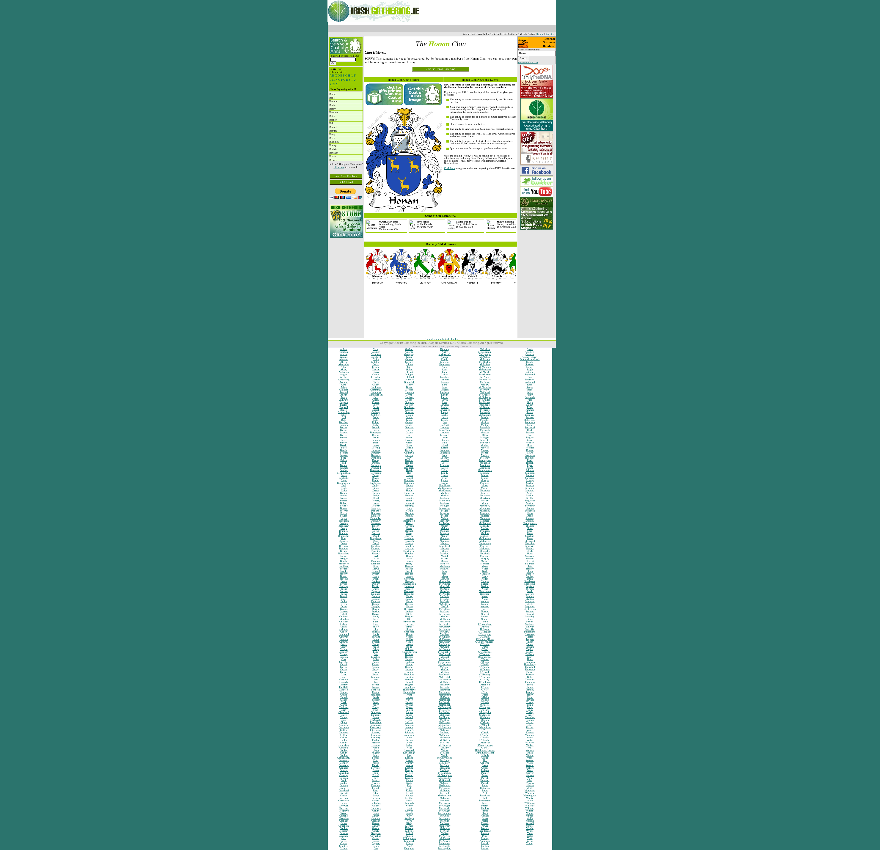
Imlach (409, 710)
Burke (344, 589)
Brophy (344, 573)
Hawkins (409, 548)
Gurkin (409, 455)
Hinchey (409, 624)
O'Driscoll (485, 662)
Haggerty (409, 468)
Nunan (484, 616)
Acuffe (343, 354)
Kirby (445, 352)
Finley (375, 707)
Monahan (485, 463)
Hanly (409, 490)
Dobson (376, 493)
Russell (530, 463)
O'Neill (485, 732)
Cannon (344, 639)
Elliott (376, 626)
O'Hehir (485, 697)
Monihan (485, 465)
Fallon (375, 662)
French (376, 788)
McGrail (444, 793)
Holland (409, 649)
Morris (484, 493)
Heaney (409, 566)
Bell (344, 463)
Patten (485, 785)
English (376, 631)
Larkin (444, 394)
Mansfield (444, 546)
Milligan (484, 437)
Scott (529, 493)
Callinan (343, 629)
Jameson (409, 725)
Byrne (344, 606)
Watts (530, 770)
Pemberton (485, 800)
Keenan (409, 775)
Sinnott (530, 558)
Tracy (530, 694)
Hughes (409, 684)
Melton (485, 425)
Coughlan (343, 826)
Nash (484, 571)
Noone (484, 604)
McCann (444, 611)
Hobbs (409, 639)
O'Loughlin (485, 712)
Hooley (409, 659)
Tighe (530, 677)
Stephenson (530, 609)
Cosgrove (344, 810)
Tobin (530, 684)
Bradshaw (343, 526)
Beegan (344, 455)
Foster (376, 770)
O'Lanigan (484, 707)
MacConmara (444, 488)
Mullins (485, 533)
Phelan (484, 805)
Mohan (485, 452)
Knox (445, 367)
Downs (376, 553)
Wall (530, 747)
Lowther (444, 465)
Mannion (444, 541)
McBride (444, 596)
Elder (376, 624)
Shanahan (530, 510)
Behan (343, 460)
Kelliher (409, 798)
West (529, 780)
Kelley (409, 795)
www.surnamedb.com (528, 62)
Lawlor (444, 407)
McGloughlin (444, 775)
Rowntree (530, 455)
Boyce (343, 513)
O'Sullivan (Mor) (485, 752)
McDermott (445, 694)
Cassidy (344, 684)
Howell (409, 682)
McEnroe (445, 730)
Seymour (530, 505)
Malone (445, 528)
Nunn (485, 621)
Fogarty (376, 752)
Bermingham (344, 473)
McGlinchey (444, 773)
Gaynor (376, 843)
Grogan (409, 450)
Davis (376, 437)
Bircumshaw (343, 483)
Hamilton (409, 480)
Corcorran (343, 800)
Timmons (530, 682)
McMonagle (484, 367)
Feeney (376, 687)
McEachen (444, 712)
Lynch (444, 475)
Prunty (484, 838)
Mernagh (485, 430)
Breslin (343, 551)
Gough (409, 415)
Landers (444, 379)
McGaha (444, 742)
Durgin (376, 609)
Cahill (344, 614)
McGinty (444, 770)
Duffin (375, 586)
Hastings (409, 541)
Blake (344, 490)
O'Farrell (485, 672)
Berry (344, 475)
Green (409, 437)
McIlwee (444, 823)
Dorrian (376, 533)
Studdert (529, 624)
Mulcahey (485, 510)
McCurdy (445, 684)
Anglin (343, 374)
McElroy (444, 720)
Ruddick (529, 458)
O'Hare (485, 689)
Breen (344, 543)
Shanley (529, 518)
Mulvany (485, 546)
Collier (343, 737)
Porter (485, 818)
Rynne (529, 468)
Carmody (344, 652)
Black (344, 488)
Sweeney (529, 634)
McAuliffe (444, 594)
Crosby (376, 369)
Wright (530, 828)
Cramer (376, 352)
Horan (409, 664)
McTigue (485, 410)
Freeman (375, 785)
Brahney (343, 531)
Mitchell (485, 445)
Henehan (409, 586)
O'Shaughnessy (485, 745)
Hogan (409, 644)
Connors (343, 768)
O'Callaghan (484, 631)
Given (409, 387)
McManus (485, 359)
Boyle (344, 518)
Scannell (529, 490)
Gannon (375, 818)
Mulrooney (485, 543)
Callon (343, 631)
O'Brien (485, 626)
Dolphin (375, 505)
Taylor (529, 649)
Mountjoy (485, 505)
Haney (409, 485)
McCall (444, 606)
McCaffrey (444, 604)
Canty (344, 644)
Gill (409, 367)
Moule (484, 503)
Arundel (343, 382)
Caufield (343, 687)
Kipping (444, 349)
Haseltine (409, 538)
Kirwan (444, 357)
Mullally (484, 526)
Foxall (375, 775)
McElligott (444, 717)
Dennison (376, 458)
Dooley (376, 528)
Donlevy (375, 515)
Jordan (409, 740)
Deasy (376, 445)
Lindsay (444, 440)
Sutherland (530, 631)
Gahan (375, 800)
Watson (530, 765)
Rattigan (529, 372)
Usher (530, 725)
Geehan (409, 349)
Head (409, 558)
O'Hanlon (485, 684)
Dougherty (376, 538)
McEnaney (444, 722)
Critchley (376, 362)
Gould (409, 417)
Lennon (444, 432)
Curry (376, 405)
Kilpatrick (409, 841)
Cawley (344, 692)
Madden (444, 498)
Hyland (409, 705)
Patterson (485, 788)
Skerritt (530, 561)
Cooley (343, 783)
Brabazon (344, 521)
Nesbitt (485, 586)
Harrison (409, 526)
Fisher (376, 717)
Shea (529, 531)
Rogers (530, 437)
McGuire (444, 815)
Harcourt (409, 503)
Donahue (376, 510)
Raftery (530, 367)
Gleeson (409, 389)
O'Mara (485, 720)
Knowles (444, 362)
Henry (409, 596)
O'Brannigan (485, 624)
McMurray (485, 374)
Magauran (444, 508)
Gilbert (409, 364)
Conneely (344, 760)
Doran (375, 531)
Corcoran (344, 798)
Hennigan (409, 594)
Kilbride (409, 831)
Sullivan (529, 626)
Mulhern (485, 521)
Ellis (376, 629)
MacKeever (445, 490)
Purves (484, 848)
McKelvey (444, 836)
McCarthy (444, 624)
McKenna (445, 838)
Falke (376, 659)
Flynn (376, 750)
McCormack (444, 662)
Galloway (376, 808)
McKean (444, 831)
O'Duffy (485, 664)
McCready (444, 674)
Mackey (444, 493)
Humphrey (409, 687)
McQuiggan (484, 397)
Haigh (409, 470)
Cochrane (344, 727)
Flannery (375, 737)
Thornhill (530, 667)
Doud (376, 536)
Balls (343, 420)
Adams (343, 357)
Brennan (343, 548)
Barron (343, 437)
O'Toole (485, 755)
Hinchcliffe (409, 621)
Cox (343, 838)
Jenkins (409, 727)
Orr (485, 760)
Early (376, 619)
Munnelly (485, 551)
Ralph (530, 369)
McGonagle (444, 778)
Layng (444, 412)
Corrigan (343, 808)
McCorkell (444, 659)
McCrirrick (445, 677)
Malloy (444, 526)
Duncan (376, 596)
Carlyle (343, 649)
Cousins (344, 833)
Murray (485, 561)
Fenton (376, 692)
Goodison (409, 407)
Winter (529, 813)
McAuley (445, 591)
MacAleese (444, 485)
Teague (530, 652)
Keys (409, 821)
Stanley (530, 596)
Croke (376, 364)
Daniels (376, 427)
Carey (344, 647)
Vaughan (529, 735)
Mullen (485, 528)
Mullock (484, 536)
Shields (530, 548)
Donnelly (376, 521)
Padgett (485, 770)
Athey (344, 387)
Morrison (485, 495)
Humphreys (409, 689)
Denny (375, 460)
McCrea (444, 672)
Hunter (409, 697)
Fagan (376, 647)
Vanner (530, 732)
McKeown (444, 841)
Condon (343, 747)
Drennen (375, 563)
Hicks (409, 614)
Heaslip (409, 571)
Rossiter (530, 447)
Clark (343, 702)
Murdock (485, 553)
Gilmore (409, 379)
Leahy (444, 415)
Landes (444, 382)
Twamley (530, 717)
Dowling (375, 546)
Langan (445, 389)
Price (484, 836)
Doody (376, 526)
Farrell (375, 674)
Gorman (409, 412)
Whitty (529, 798)
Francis (376, 780)
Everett (376, 642)
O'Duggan (484, 667)
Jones (409, 737)
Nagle (485, 568)
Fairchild (375, 657)
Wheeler (529, 783)
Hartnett (409, 531)
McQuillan (484, 400)
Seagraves (530, 500)
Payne (485, 790)
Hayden (409, 553)
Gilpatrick (409, 382)
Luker (444, 470)
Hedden (409, 573)
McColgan (444, 644)
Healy (409, 563)
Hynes (409, 707)
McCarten (445, 621)
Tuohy (529, 710)
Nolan (485, 599)
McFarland (444, 735)
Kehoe (409, 780)
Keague (409, 757)
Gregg (409, 445)
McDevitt (445, 697)
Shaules (530, 526)
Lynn (444, 478)
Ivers (409, 720)
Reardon (529, 379)
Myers (484, 566)
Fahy (375, 652)
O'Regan (484, 735)
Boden (343, 495)
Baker (344, 415)
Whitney (529, 793)
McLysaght (485, 354)
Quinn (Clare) (529, 357)
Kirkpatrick (445, 354)
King (409, 846)
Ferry (376, 702)
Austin (343, 394)
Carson (343, 669)
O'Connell (485, 636)
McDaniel (445, 689)
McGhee (444, 752)
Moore (484, 475)
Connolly (344, 765)
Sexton (530, 503)
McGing (444, 760)
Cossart (343, 813)
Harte (409, 528)
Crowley (375, 377)
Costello (343, 815)
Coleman (343, 732)
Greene (409, 440)
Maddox (444, 503)
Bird (343, 485)
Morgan (485, 480)
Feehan (376, 684)
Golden (409, 405)
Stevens (530, 611)
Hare (409, 508)
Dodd (376, 498)
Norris (484, 609)
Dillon (375, 488)
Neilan (484, 579)
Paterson (484, 780)
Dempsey (376, 452)
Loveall (445, 460)
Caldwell (343, 616)
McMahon (484, 357)
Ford (375, 760)
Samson (530, 475)
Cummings (376, 389)
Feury (376, 705)
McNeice (485, 382)
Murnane (485, 556)
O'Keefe (485, 702)
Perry (485, 803)
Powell (484, 823)
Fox (376, 773)
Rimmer (529, 410)
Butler (344, 601)
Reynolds (530, 397)
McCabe (444, 599)
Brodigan (344, 566)
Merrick (485, 432)
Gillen (409, 369)
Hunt (409, 694)
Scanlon (529, 488)
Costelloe (344, 818)
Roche (529, 425)
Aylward (343, 400)
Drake (376, 558)
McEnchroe (444, 725)
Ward (530, 757)
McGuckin (444, 808)
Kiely (409, 823)
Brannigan (343, 536)
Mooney (484, 473)
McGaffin (445, 740)
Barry (344, 440)
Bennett (344, 468)
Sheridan (529, 543)
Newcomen (485, 591)
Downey (375, 548)
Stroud (529, 621)
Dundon (375, 599)
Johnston (409, 735)
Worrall (530, 821)
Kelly (409, 800)
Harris (409, 523)
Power (484, 826)
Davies (375, 435)
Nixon (484, 596)
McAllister (444, 584)
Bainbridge (343, 412)
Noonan (485, 601)
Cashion (343, 679)
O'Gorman (484, 677)
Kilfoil (409, 833)
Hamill (409, 478)
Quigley (529, 352)
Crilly (376, 359)
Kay (409, 755)
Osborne (484, 763)
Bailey (343, 410)
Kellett (409, 793)
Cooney (344, 785)
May (444, 571)
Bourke (344, 505)
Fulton (375, 793)
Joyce (409, 742)
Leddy (444, 420)
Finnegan (376, 712)
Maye (445, 573)
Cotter (344, 823)
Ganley (376, 815)
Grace (409, 420)
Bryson (343, 584)
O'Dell (484, 649)
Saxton (530, 483)
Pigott (485, 813)
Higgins (409, 616)
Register (549, 34)
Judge (409, 745)
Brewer (343, 556)
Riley (530, 407)
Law (444, 402)
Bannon (344, 425)
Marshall (444, 553)
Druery (376, 573)
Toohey (530, 692)
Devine (376, 478)
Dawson (375, 440)
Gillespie (409, 372)
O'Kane (485, 700)
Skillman (529, 563)
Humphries (409, 692)
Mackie (444, 495)
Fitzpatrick (375, 727)
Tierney (530, 674)
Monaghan (485, 460)
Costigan (343, 821)
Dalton (375, 422)
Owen (485, 765)
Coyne (343, 843)
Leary (445, 417)
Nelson (485, 584)
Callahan (343, 621)
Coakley (343, 725)
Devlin (375, 480)
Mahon (444, 518)
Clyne (344, 722)
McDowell (444, 710)
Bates (343, 447)
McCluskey (445, 642)
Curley (375, 400)
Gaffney (375, 798)
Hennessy (409, 591)
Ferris (376, 697)
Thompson (530, 662)
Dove (376, 541)
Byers (344, 604)
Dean (376, 442)
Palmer (485, 773)
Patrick (485, 783)
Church (344, 697)
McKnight (444, 846)
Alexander (343, 364)
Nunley (485, 619)
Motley (485, 500)
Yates (530, 833)
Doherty (375, 500)
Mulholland (485, 523)
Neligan (485, 581)
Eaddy (375, 616)
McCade (444, 601)
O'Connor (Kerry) (484, 642)
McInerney (445, 826)
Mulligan (485, 531)
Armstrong (343, 379)
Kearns (409, 765)
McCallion (444, 609)
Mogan (485, 450)
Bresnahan (343, 553)
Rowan (530, 450)
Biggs (344, 480)
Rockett (530, 432)
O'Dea (485, 647)
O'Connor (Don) (485, 639)
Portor (484, 821)
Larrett (444, 397)
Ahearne (343, 359)
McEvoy (444, 732)
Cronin (376, 367)
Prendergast (485, 831)
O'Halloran (485, 682)
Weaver (530, 773)
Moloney (485, 458)
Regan (529, 387)
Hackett (409, 460)
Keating (409, 768)
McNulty (485, 389)
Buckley (343, 586)
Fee (376, 682)
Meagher (485, 420)
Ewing (375, 644)
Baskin (343, 445)
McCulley (445, 682)
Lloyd (444, 445)
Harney (409, 515)
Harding (409, 505)
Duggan (375, 591)
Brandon (343, 533)
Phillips (485, 808)
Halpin (409, 475)
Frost (375, 790)
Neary (485, 576)
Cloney (343, 717)
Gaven (375, 838)
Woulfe (530, 826)
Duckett (376, 581)
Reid (529, 389)
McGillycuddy (444, 757)
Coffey (343, 730)
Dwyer (375, 614)
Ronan (529, 440)
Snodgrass (529, 581)
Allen (343, 367)
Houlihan (409, 674)
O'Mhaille (485, 725)
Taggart (530, 639)
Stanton (530, 599)
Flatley (375, 740)
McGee (444, 750)
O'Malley (485, 717)
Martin (444, 558)
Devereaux (376, 470)
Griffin (409, 447)
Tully (530, 707)
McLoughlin (485, 352)
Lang (444, 387)
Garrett (376, 823)
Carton (343, 672)
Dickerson (375, 483)
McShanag (484, 402)
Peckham (485, 795)
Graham (409, 427)
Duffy (376, 589)
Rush (529, 460)
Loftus (444, 447)
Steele (530, 604)
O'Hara (485, 687)
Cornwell (344, 805)
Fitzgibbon (376, 722)
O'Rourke (485, 742)
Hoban (409, 636)
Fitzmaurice (376, 725)
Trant (530, 697)
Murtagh (485, 563)
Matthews (445, 566)
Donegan (376, 513)
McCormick (444, 664)
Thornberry (530, 664)
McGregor (444, 805)
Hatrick (409, 543)
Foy (376, 778)
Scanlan (530, 485)
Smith (530, 579)
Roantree (529, 415)
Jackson (409, 722)
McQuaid (485, 392)
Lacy (444, 372)
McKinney (444, 843)
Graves (409, 432)
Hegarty (409, 581)
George (409, 352)
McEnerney (444, 727)
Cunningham (376, 394)
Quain (530, 349)
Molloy (485, 455)
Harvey (409, 536)
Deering (375, 447)
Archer (343, 377)
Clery (343, 710)
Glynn (409, 394)
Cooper (344, 788)
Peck (484, 793)
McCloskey (445, 639)
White (530, 788)
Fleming (375, 745)
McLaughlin (444, 848)
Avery (344, 397)
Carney (343, 654)
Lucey (444, 468)
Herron (409, 599)
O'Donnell (484, 654)
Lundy (444, 473)
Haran (409, 500)
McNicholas (484, 387)
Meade (484, 417)
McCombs (444, 649)
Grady (409, 425)
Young (529, 843)
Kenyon (409, 810)
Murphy (485, 558)
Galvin (375, 810)
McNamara (485, 379)
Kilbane (409, 828)
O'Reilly (485, 737)
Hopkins (409, 662)
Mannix (444, 543)
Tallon (529, 644)
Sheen (530, 538)
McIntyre (445, 828)
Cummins (376, 392)
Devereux (376, 473)
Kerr (409, 815)
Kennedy (409, 803)
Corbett (344, 793)
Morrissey (485, 498)
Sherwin (529, 546)
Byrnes (343, 609)
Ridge (530, 402)
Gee (376, 848)
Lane (444, 384)
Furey (376, 795)
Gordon (409, 410)
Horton (409, 669)
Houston (409, 677)
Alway (343, 369)
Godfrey (409, 397)
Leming (444, 427)
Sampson (530, 473)
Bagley (343, 405)
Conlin (343, 752)
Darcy (376, 430)
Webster (530, 775)
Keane (409, 760)
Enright (376, 636)
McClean (444, 634)
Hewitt (409, 606)
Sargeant (529, 478)
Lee (445, 422)
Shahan (530, 508)
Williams (529, 805)
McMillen (485, 364)
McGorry (445, 783)
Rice (530, 400)
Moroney (485, 490)
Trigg (530, 705)
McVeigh (485, 412)
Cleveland (343, 712)
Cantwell (343, 642)
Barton (343, 442)
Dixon (375, 490)
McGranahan (444, 795)
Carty (343, 674)
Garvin (376, 828)
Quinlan (529, 354)
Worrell (530, 823)
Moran (484, 478)
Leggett (445, 425)
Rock (530, 430)
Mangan (444, 533)
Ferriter (376, 700)
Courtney (344, 831)
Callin (344, 626)
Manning (444, 538)
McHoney (444, 818)
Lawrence (445, 410)
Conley (343, 750)
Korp (444, 369)
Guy (409, 458)
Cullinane (376, 387)
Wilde (530, 800)
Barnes (343, 430)
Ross (529, 445)
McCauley (444, 629)
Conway (343, 775)
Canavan (343, 636)
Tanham (529, 647)
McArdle (444, 589)
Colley (343, 735)
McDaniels (444, 692)
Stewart (530, 614)
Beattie (343, 450)
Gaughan (376, 833)
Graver (409, 430)
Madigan (444, 505)
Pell (485, 798)
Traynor (529, 700)
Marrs (445, 551)
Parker (484, 775)
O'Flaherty (484, 674)
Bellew (343, 465)
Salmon (530, 470)
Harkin (409, 510)
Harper (409, 518)
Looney (444, 458)
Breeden (343, 541)
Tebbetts (529, 654)
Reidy (530, 392)
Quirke (530, 362)
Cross (376, 372)
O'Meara (484, 722)
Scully (529, 498)
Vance (530, 730)
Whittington (529, 795)
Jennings (409, 730)
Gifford (409, 362)
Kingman (409, 848)
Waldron (529, 742)
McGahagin (444, 745)
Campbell (344, 634)
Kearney (409, 763)
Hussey (409, 702)
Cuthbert (375, 415)
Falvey (375, 664)
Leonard (444, 435)
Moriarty (485, 483)
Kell (409, 785)
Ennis (376, 634)
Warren (530, 760)
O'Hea (485, 694)
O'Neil (484, 730)
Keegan (409, 770)
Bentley (344, 470)
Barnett (343, 432)
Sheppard (530, 541)
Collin (344, 740)
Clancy (343, 700)
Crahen (343, 848)
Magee (444, 510)
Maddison (444, 500)
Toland (530, 687)
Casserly (343, 682)
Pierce (485, 810)
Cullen (375, 384)
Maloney (444, 531)
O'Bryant (485, 629)
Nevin (485, 589)
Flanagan (376, 735)
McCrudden (444, 679)
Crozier (376, 379)
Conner (344, 763)
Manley (445, 536)
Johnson (409, 732)
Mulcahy (485, 513)
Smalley (529, 573)
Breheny (343, 546)
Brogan (344, 568)
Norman (485, 606)
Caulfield (344, 689)
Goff (409, 400)
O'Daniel (485, 644)
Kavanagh (409, 750)
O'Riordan (484, 740)
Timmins (529, 679)
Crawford (376, 357)
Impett (409, 712)
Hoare (409, 634)
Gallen (375, 805)
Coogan (344, 778)
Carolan (344, 657)
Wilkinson (529, 803)
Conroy (344, 770)
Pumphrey (484, 841)
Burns (344, 594)
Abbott (343, 349)
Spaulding (529, 584)
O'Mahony (484, 715)
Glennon (409, 392)
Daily (376, 417)
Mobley (485, 447)
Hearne (409, 568)
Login (540, 34)
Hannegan (409, 493)
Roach (529, 412)
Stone (530, 619)
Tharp (530, 659)
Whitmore (530, 790)
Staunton (529, 601)
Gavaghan (375, 836)
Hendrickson (409, 584)
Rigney (530, 405)
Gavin (376, 841)
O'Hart (484, 692)
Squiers (530, 586)
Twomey (529, 720)
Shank (529, 515)
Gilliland (409, 377)
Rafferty (529, 364)
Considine (343, 773)
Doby (376, 495)
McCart (444, 616)
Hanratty (409, 498)
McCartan (445, 619)
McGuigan (444, 810)
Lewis (445, 437)
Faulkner (375, 677)
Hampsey (409, 483)
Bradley (344, 523)
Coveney (343, 836)
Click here (339, 167)
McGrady (445, 790)
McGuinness (444, 813)
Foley (376, 755)
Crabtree (343, 846)
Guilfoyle (409, 452)
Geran (409, 357)
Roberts (530, 417)
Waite (530, 740)
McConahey (444, 652)
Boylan (343, 515)
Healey (409, 561)
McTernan (484, 407)
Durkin (376, 611)
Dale (375, 420)
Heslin (409, 601)
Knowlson (444, 364)
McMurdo (484, 372)
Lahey (444, 374)
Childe (343, 694)
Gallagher (376, 803)
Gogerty (409, 402)
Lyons (444, 483)
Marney (444, 548)
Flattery (376, 742)
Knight (444, 359)
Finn (375, 710)
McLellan (485, 349)
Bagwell (343, 407)
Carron (343, 667)
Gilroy (409, 384)
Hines (409, 626)
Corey (344, 803)
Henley (409, 589)
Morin (484, 485)
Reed (529, 384)
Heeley (409, 576)
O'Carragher (484, 634)
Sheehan (529, 536)
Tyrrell (529, 722)
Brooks (343, 571)
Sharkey (529, 521)
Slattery (530, 568)
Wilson (530, 810)
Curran (376, 402)
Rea (530, 377)
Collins (343, 742)
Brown (343, 576)
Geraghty (409, 354)
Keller (409, 790)
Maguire (444, 513)
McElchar (445, 715)
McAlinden (445, 581)
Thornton (530, 669)
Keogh (409, 813)
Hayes (409, 556)
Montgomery (485, 470)
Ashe (343, 384)
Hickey (409, 611)
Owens (484, 768)
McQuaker (484, 394)
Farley (375, 669)
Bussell (343, 596)
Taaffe (529, 636)
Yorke (530, 841)
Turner (530, 715)
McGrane (445, 798)
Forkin (375, 765)
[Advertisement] (346, 270)
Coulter (344, 828)
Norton (485, 611)
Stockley (529, 616)
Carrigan (343, 662)
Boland (343, 498)
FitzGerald (375, 720)
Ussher (529, 727)
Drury (376, 576)
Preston (485, 833)
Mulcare (485, 515)
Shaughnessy (530, 523)
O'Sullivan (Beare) (485, 750)
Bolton (343, 503)
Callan (343, 624)
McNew (485, 384)
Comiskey (343, 745)
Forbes (375, 757)
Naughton (485, 573)
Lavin (445, 400)
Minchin (484, 440)
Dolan (376, 503)
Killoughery (409, 838)
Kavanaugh (409, 752)
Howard (409, 679)
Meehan (485, 422)
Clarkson (343, 707)
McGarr (444, 747)
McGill (444, 755)
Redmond (530, 382)
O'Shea (485, 747)
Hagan (409, 465)
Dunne (375, 604)
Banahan (343, 422)
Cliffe (344, 715)
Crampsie (376, 354)
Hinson (409, 629)
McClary (444, 631)
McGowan (444, 788)
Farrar (376, 672)
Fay (376, 679)
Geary (376, 846)
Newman (485, 594)
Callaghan (343, 619)
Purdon (485, 846)
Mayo (445, 576)
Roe (530, 435)
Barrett (343, 435)
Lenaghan (444, 430)
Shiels (530, 551)
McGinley (444, 763)
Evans (376, 639)
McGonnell (445, 780)
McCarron (444, 614)
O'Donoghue (485, 657)
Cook (343, 780)
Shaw (530, 528)
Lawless (444, 405)
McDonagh (445, 700)
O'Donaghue (485, 652)
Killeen (409, 836)
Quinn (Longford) (529, 359)
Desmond (376, 468)
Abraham (344, 352)
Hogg (409, 647)
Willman (529, 808)
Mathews (444, 563)
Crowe (375, 374)
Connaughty (343, 757)
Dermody (376, 465)
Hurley (409, 700)
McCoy (444, 669)
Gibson (409, 359)
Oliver (484, 757)
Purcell (485, 843)
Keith (409, 783)
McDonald (444, 702)
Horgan (409, 667)
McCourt (444, 667)
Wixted (530, 815)
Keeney (409, 778)
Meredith (485, 427)
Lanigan (444, 392)
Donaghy (376, 508)
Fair (376, 654)
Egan (376, 621)
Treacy (530, 702)
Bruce (344, 581)
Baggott (344, 402)
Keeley (409, 773)
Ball (344, 417)
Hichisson (409, 609)
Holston (409, 657)
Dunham (375, 601)
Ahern (343, 362)
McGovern (444, 785)
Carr (343, 659)
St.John (530, 589)
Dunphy (375, 606)
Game (376, 813)
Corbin (343, 795)
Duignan (375, 594)
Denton (376, 463)
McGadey (445, 737)
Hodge (409, 642)
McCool (444, 657)
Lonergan (445, 452)
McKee (444, 833)
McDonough (444, 707)
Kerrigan (409, 818)
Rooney (530, 442)
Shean (530, 533)
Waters (529, 763)
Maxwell (444, 568)
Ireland (409, 717)
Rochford (530, 427)
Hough (409, 672)
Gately (375, 831)
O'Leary (485, 710)
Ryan (530, 465)
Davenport (375, 432)
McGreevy (444, 803)
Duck (376, 579)
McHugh (444, 821)
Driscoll (376, 571)
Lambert (444, 377)
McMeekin (485, 362)
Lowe (445, 463)
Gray (409, 435)
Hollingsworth (409, 652)
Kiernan (409, 826)
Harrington (409, 521)
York (529, 838)
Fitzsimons (375, 730)
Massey (444, 561)
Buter (343, 599)
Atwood (343, 392)
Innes (409, 715)
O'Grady (484, 679)
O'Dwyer (485, 669)
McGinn (444, 765)
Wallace (530, 750)
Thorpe (530, 672)
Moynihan (484, 508)
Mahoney (445, 521)
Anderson (343, 372)
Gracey (409, 422)
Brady (344, 528)
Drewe (375, 568)
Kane (409, 747)
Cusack (376, 410)
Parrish (485, 778)
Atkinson (344, 389)
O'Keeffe (485, 705)
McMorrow (485, 369)
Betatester (344, 478)
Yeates (529, 836)
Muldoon (485, 518)
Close (343, 720)
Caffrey (344, 611)
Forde (376, 763)
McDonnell (445, 705)
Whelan (530, 785)
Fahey (376, 649)
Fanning (375, 667)
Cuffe (376, 382)
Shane (530, 513)
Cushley (375, 412)
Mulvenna (484, 548)
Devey (375, 475)
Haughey (409, 546)
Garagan (375, 821)
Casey (344, 677)
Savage (530, 480)
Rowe (530, 452)
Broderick (343, 563)
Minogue (485, 442)
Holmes (409, 654)
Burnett (344, 591)
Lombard (445, 450)
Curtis (376, 407)
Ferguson (376, 694)
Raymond (530, 374)
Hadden (409, 463)
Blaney (343, 493)
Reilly (530, 394)
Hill (409, 619)
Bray (343, 538)
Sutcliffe (529, 629)
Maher (444, 515)
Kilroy (409, 843)
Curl (376, 397)
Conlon (344, 755)
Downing (376, 551)
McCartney (445, 626)
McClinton (444, 636)
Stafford (529, 594)
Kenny (409, 805)
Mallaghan (444, 523)
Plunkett (485, 815)
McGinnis (445, 768)
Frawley (375, 783)
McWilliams (484, 415)
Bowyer (344, 510)
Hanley (409, 488)
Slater (530, 566)
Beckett (344, 452)
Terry (530, 657)
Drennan (375, 561)
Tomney (529, 689)
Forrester (375, 768)
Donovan (376, 523)
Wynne (530, 831)
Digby (375, 485)
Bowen (343, 508)
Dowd (376, 543)
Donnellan (375, 518)
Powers (485, 828)
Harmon (409, 513)
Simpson (529, 556)
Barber (343, 427)
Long (445, 455)
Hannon (409, 495)
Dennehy (376, 455)
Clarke (343, 705)
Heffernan (409, 579)
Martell (444, 556)
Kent (409, 808)
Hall (409, 473)
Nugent (485, 614)
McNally (485, 377)
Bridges (344, 558)
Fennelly (375, 689)
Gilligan (409, 374)
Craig (376, 349)
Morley (485, 488)
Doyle (376, 556)
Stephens (529, 606)
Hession (409, 604)
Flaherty (375, 732)
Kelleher (409, 788)
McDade (444, 687)
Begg (343, 458)
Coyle (344, 841)
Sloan (530, 571)
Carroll (343, 664)
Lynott (444, 480)
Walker (530, 745)
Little (444, 442)
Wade (530, 737)
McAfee (444, 579)
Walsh (530, 752)
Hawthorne (409, 551)
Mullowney (485, 538)
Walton (530, 755)
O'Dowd (485, 659)
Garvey (376, 826)
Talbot (529, 642)
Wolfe (530, 818)
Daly (375, 425)
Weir (529, 778)
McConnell (445, 654)
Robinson (530, 422)
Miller (485, 435)
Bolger (343, 500)
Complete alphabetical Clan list (442, 339)
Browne (344, 579)
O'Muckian (485, 727)
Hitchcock (409, 631)
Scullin (530, 495)
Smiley (530, 576)
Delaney (375, 450)
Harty (409, 533)
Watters (530, 768)
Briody (343, 561)
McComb (445, 647)
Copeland (344, 790)
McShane (485, 405)
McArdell (445, 586)
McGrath (444, 800)
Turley (529, 712)
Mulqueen (484, 541)
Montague (484, 468)
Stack (530, 591)
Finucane (376, 715)
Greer (409, 442)
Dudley (376, 584)
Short (530, 553)
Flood (376, 747)
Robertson (529, 420)
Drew (376, 566)
